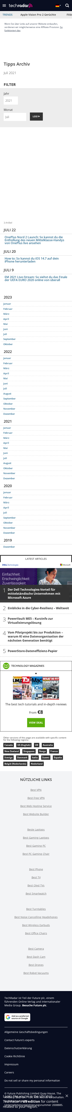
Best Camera (36, 948)
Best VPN (36, 790)
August (7, 393)
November (9, 408)
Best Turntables (36, 909)
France (54, 751)
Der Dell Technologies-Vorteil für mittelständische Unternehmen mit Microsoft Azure (34, 594)
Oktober (8, 344)
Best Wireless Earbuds (36, 925)
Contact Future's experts (19, 1040)
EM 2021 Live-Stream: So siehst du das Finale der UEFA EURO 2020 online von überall (36, 278)
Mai (5, 324)
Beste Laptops (36, 829)
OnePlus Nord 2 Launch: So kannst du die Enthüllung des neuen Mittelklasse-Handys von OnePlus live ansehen (34, 240)
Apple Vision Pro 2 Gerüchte (38, 14)
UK (36, 745)
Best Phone (36, 869)
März (6, 313)
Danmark (22, 757)
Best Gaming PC (36, 845)
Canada (8, 745)
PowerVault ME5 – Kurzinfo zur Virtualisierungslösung (30, 621)
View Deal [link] (36, 722)
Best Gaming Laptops (36, 837)
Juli (5, 334)
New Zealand (11, 751)
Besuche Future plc (34, 1005)
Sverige (8, 757)
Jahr (6, 94)
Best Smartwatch (36, 893)
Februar (8, 308)
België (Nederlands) (15, 763)
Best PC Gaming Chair (36, 854)
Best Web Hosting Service (36, 806)
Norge (42, 751)
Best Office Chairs (36, 933)
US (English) (23, 745)
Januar (7, 303)
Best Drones (36, 965)
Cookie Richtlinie (14, 1056)
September (9, 339)
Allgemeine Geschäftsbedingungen (26, 1032)
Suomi (45, 757)
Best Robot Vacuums (36, 973)
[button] (4, 5)
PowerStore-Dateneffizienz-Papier (32, 651)
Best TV (36, 877)
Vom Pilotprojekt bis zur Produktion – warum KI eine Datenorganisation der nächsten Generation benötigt (36, 636)
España (58, 757)
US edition (31, 1101)
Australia (48, 745)
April (6, 319)
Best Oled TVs (36, 885)
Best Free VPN (36, 798)
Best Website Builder (36, 814)
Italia (35, 757)
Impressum (11, 1064)
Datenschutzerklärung (18, 1048)
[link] (27, 666)
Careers (9, 1072)
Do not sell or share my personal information (32, 1080)
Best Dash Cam (36, 957)
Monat (8, 110)
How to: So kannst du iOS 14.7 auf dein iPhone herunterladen (32, 259)
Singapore (29, 751)
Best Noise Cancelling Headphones (36, 917)
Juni (5, 329)
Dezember (9, 413)
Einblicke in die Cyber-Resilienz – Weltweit (38, 608)
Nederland (37, 763)
